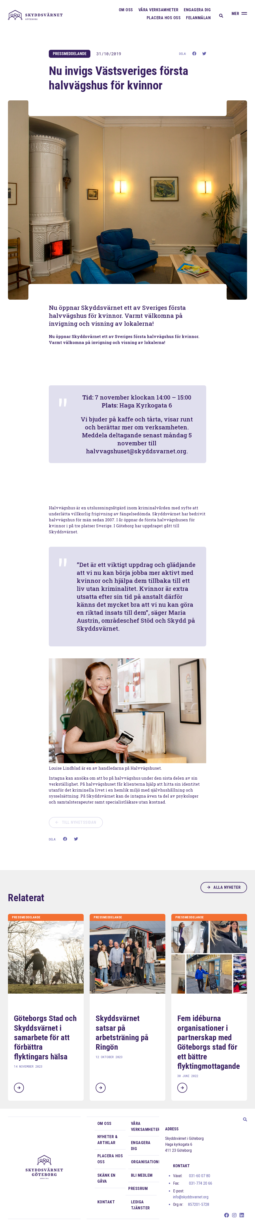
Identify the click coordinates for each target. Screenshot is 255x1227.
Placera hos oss (164, 17)
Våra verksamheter (158, 9)
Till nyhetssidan (78, 822)
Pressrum (138, 1188)
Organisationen (145, 1161)
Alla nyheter (226, 887)
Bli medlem (142, 1175)
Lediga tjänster (140, 1205)
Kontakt (106, 1202)
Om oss (126, 9)
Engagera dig (197, 9)
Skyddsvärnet (35, 15)
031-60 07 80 (191, 1175)
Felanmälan (198, 17)
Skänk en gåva (106, 1178)
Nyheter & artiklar (107, 1139)
